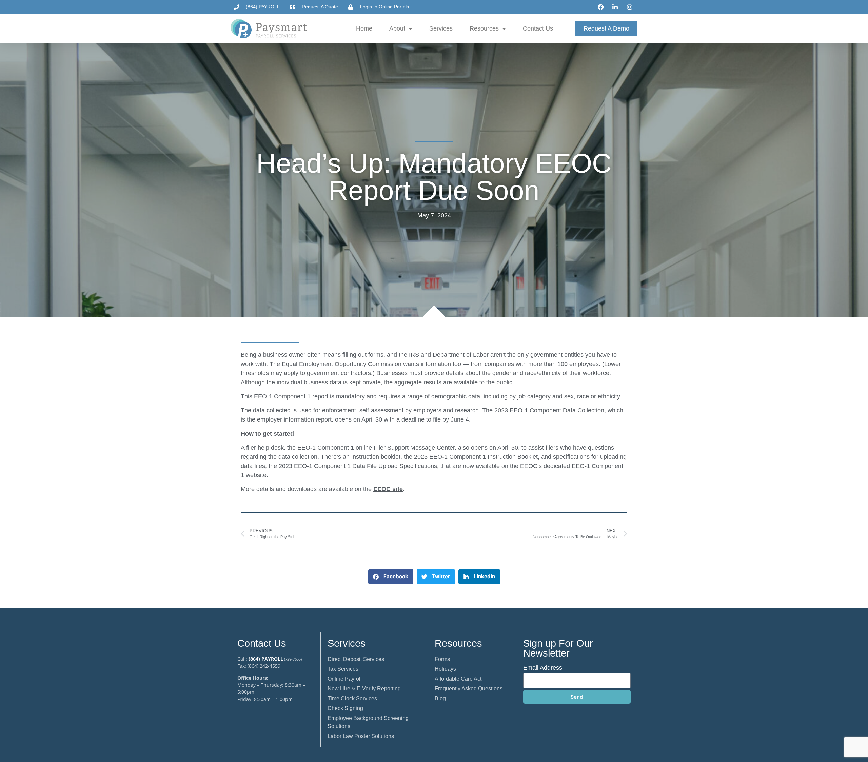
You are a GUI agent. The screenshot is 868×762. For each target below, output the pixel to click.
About (397, 28)
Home (364, 28)
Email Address (542, 668)
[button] (390, 576)
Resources (484, 28)
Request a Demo (606, 28)
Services (441, 28)
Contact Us (538, 28)
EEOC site (388, 489)
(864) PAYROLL (266, 659)
